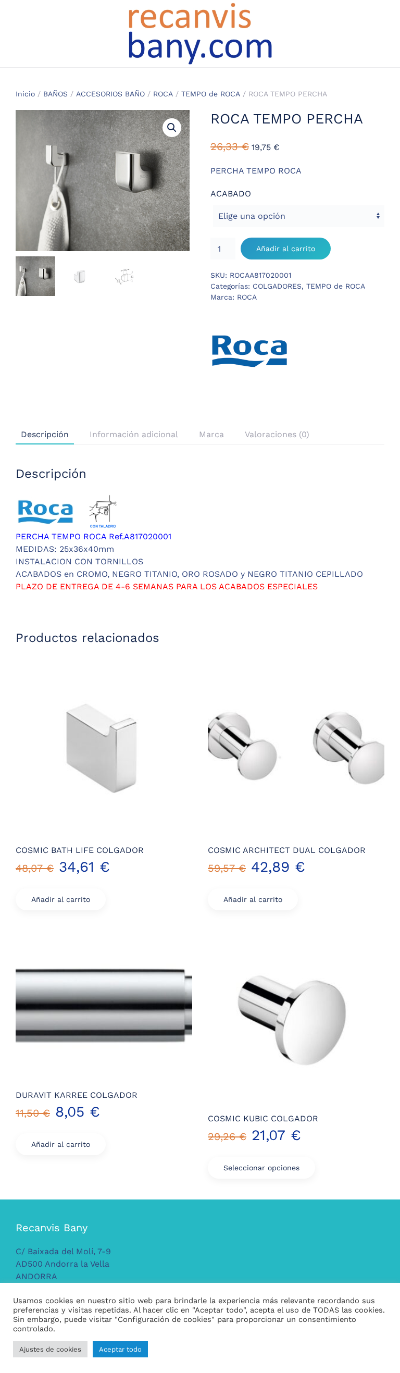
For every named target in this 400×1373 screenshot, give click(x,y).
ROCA (163, 94)
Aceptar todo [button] (120, 1349)
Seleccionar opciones (261, 1168)
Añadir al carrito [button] (60, 899)
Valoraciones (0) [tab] (277, 434)
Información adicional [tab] (134, 434)
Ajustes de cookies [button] (50, 1349)
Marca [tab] (211, 434)
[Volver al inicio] (200, 33)
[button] (171, 127)
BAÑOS (55, 94)
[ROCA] (249, 350)
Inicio (25, 94)
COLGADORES (277, 286)
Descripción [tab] (45, 434)
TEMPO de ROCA (210, 94)
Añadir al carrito (285, 248)
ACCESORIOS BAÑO (110, 94)
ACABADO (230, 194)
